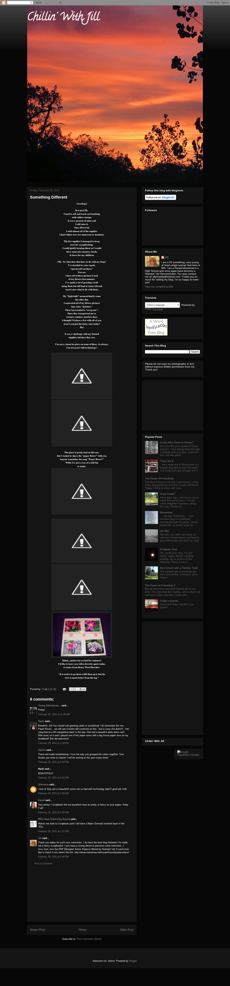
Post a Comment (43, 863)
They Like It (166, 461)
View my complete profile (159, 286)
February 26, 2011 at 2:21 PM (53, 831)
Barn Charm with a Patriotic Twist (178, 567)
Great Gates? (167, 493)
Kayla (41, 721)
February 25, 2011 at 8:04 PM (53, 762)
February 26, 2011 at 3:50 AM (53, 793)
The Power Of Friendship (159, 478)
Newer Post (37, 929)
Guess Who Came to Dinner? (176, 442)
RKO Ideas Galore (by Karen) (54, 819)
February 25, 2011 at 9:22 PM (53, 777)
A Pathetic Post (168, 549)
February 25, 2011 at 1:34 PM (53, 743)
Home (82, 929)
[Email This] (71, 689)
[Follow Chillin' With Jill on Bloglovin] (160, 199)
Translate (157, 309)
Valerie (42, 750)
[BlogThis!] (74, 689)
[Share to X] (77, 689)
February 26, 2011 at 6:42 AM (53, 812)
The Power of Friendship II (160, 585)
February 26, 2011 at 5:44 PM (53, 856)
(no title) (164, 530)
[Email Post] (64, 689)
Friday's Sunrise (169, 600)
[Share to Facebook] (81, 689)
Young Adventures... (49, 705)
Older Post (127, 929)
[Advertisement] (82, 896)
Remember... (167, 512)
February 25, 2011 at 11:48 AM (54, 714)
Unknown (43, 784)
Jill (40, 838)
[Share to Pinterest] (84, 689)
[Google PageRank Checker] (188, 754)
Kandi (41, 800)
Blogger (133, 961)
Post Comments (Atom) (89, 939)
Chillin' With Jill (63, 17)
